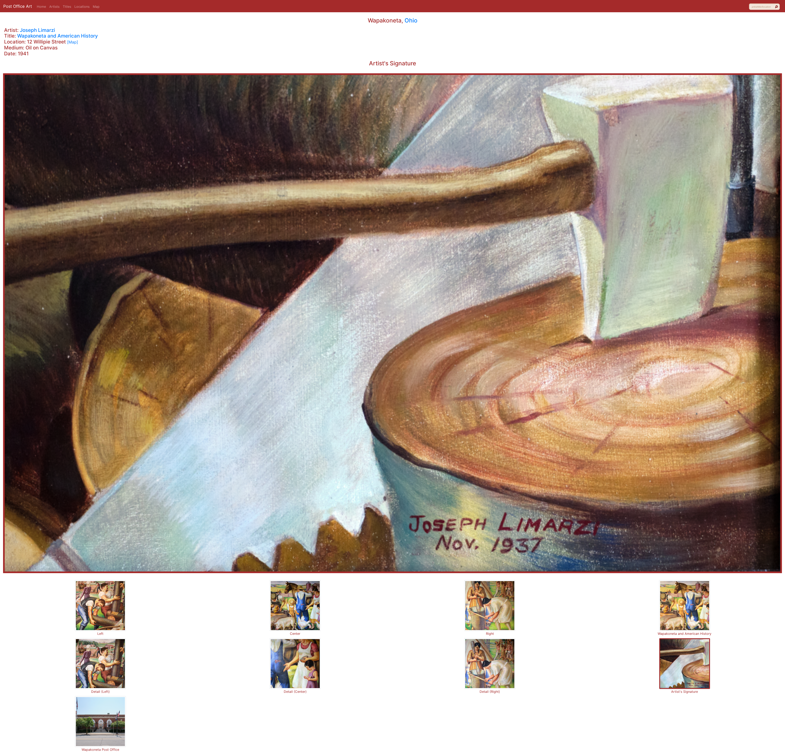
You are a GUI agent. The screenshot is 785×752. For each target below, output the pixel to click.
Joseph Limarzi (37, 30)
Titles (67, 6)
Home (41, 6)
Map (96, 6)
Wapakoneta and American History (57, 36)
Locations (82, 6)
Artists (54, 6)
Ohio (411, 20)
